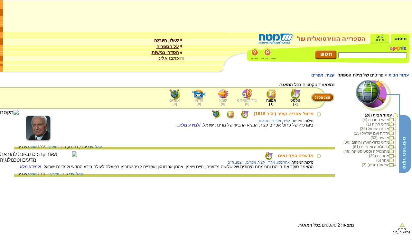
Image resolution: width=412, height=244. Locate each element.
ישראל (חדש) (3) (375, 165)
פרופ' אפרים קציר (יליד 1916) (284, 113)
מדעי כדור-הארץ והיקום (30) (366, 142)
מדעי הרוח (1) (377, 124)
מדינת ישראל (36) (374, 129)
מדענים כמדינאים (296, 155)
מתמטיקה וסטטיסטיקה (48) (366, 151)
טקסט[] (295, 102)
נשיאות (264, 121)
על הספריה (167, 46)
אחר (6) (382, 160)
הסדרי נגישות (165, 52)
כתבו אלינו (168, 58)
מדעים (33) (379, 138)
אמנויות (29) (379, 156)
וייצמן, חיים (236, 162)
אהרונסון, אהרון (278, 162)
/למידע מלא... (188, 125)
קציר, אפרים (280, 121)
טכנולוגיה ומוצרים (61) (371, 147)
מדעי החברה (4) (375, 119)
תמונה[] (271, 102)
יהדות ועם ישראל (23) (371, 133)
